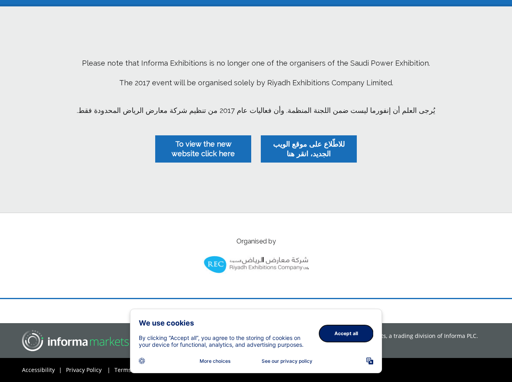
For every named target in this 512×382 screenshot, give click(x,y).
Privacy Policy (88, 370)
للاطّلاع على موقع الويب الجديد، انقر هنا (309, 149)
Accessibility (42, 370)
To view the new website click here (203, 149)
